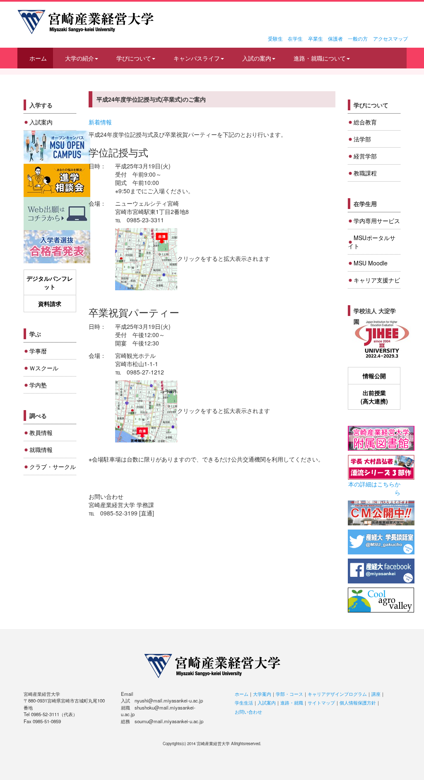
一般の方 (358, 38)
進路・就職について (320, 58)
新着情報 (100, 122)
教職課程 (365, 173)
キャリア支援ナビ (377, 280)
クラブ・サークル (52, 466)
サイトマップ (321, 702)
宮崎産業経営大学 (85, 22)
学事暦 (38, 351)
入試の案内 (256, 58)
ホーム (38, 58)
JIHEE (381, 340)
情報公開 (374, 376)
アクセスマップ (390, 38)
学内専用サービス (377, 220)
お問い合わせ (248, 711)
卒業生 (315, 38)
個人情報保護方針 (358, 702)
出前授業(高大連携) (374, 397)
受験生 (275, 38)
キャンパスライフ (196, 58)
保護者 (335, 38)
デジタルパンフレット (49, 282)
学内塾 (38, 385)
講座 (376, 693)
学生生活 (244, 702)
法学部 (362, 139)
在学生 (295, 38)
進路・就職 (291, 702)
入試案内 (41, 122)
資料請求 (49, 303)
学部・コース (289, 693)
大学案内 (262, 693)
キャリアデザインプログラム (337, 693)
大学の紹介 (79, 58)
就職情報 (41, 449)
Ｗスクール (43, 368)
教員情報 (41, 432)
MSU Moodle (371, 263)
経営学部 (365, 156)
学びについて (133, 58)
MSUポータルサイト (371, 241)
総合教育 (365, 122)
